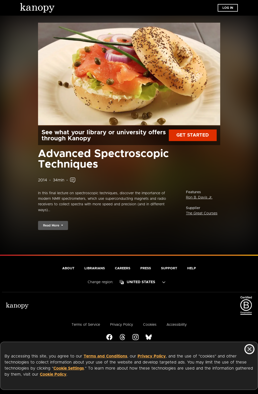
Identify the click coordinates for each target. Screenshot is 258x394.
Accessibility (177, 324)
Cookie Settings (68, 368)
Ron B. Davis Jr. (199, 197)
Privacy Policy (152, 356)
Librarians (94, 268)
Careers (122, 268)
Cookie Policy (53, 374)
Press (145, 268)
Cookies (149, 324)
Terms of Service (86, 324)
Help (191, 268)
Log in (227, 7)
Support (169, 268)
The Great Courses (201, 213)
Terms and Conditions (105, 356)
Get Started (192, 135)
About (68, 268)
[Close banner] (249, 349)
